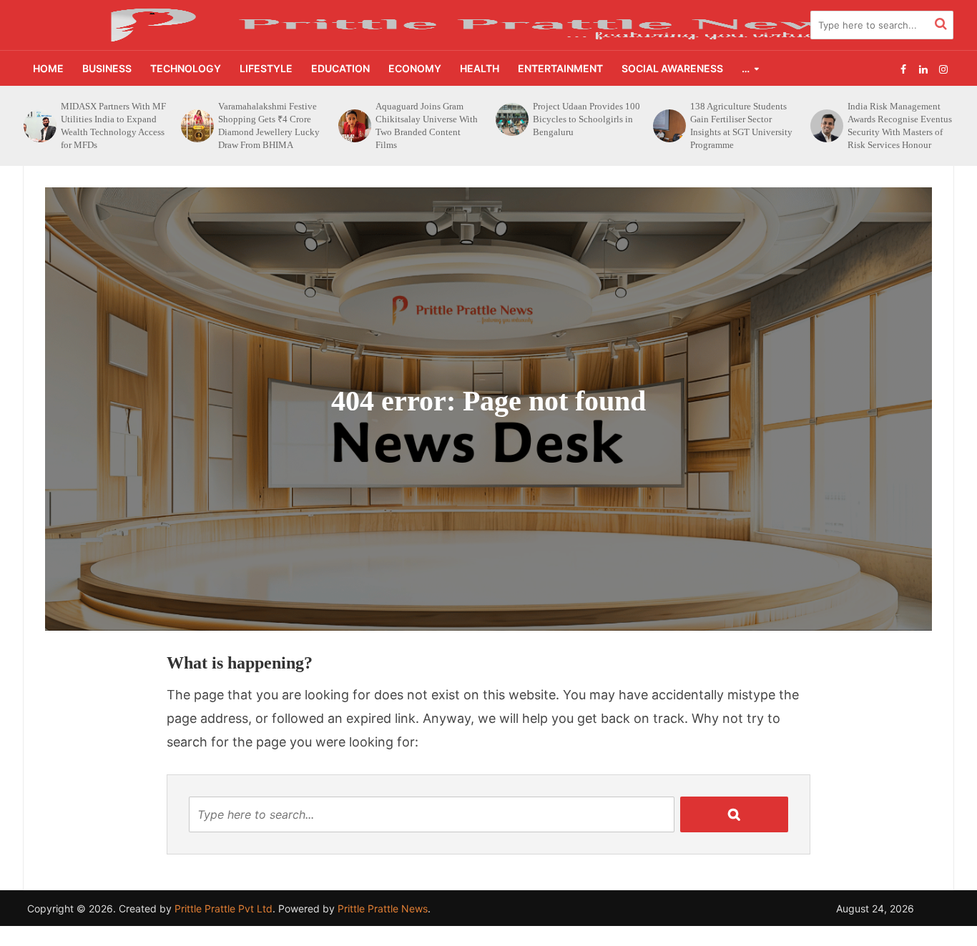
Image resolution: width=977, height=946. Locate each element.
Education (340, 68)
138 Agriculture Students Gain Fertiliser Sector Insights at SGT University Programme (584, 125)
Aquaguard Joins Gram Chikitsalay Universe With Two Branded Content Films (269, 125)
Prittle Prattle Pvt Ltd (224, 908)
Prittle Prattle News (383, 908)
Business (107, 68)
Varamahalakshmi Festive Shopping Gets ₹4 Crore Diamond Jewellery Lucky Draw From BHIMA (111, 125)
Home (48, 68)
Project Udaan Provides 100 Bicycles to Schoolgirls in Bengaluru (429, 119)
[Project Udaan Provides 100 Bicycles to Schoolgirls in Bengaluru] (353, 119)
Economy (414, 68)
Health (479, 68)
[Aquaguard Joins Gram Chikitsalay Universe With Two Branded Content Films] (196, 125)
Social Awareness (672, 68)
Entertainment (560, 68)
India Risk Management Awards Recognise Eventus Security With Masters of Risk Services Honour (742, 125)
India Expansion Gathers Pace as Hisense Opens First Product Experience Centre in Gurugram (900, 125)
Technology (185, 68)
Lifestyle (266, 68)
